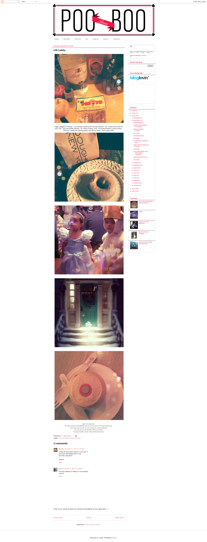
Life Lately (136, 138)
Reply (60, 462)
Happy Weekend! (138, 122)
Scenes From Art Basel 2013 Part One (145, 242)
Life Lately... (136, 133)
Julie (60, 469)
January (136, 185)
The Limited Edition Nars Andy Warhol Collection (140, 153)
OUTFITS (77, 39)
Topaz (141, 211)
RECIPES (66, 39)
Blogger (114, 538)
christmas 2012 (63, 438)
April (135, 178)
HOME (56, 39)
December (137, 118)
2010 (133, 191)
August (136, 168)
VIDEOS (95, 39)
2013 (133, 113)
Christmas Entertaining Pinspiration (140, 125)
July (135, 170)
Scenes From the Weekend (144, 222)
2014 (133, 110)
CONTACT (116, 39)
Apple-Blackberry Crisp (140, 157)
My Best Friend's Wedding (144, 232)
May (135, 175)
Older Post (119, 518)
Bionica (61, 449)
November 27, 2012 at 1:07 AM (74, 449)
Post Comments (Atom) (92, 524)
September (137, 165)
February (136, 183)
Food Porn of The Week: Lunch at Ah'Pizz (146, 202)
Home (89, 518)
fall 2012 (71, 438)
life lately (78, 438)
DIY (87, 39)
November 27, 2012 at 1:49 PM (72, 469)
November (137, 120)
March (136, 180)
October (136, 163)
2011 (133, 188)
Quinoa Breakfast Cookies (138, 129)
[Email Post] (75, 436)
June (135, 173)
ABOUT (105, 39)
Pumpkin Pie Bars (138, 136)
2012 (133, 116)
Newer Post (58, 518)
